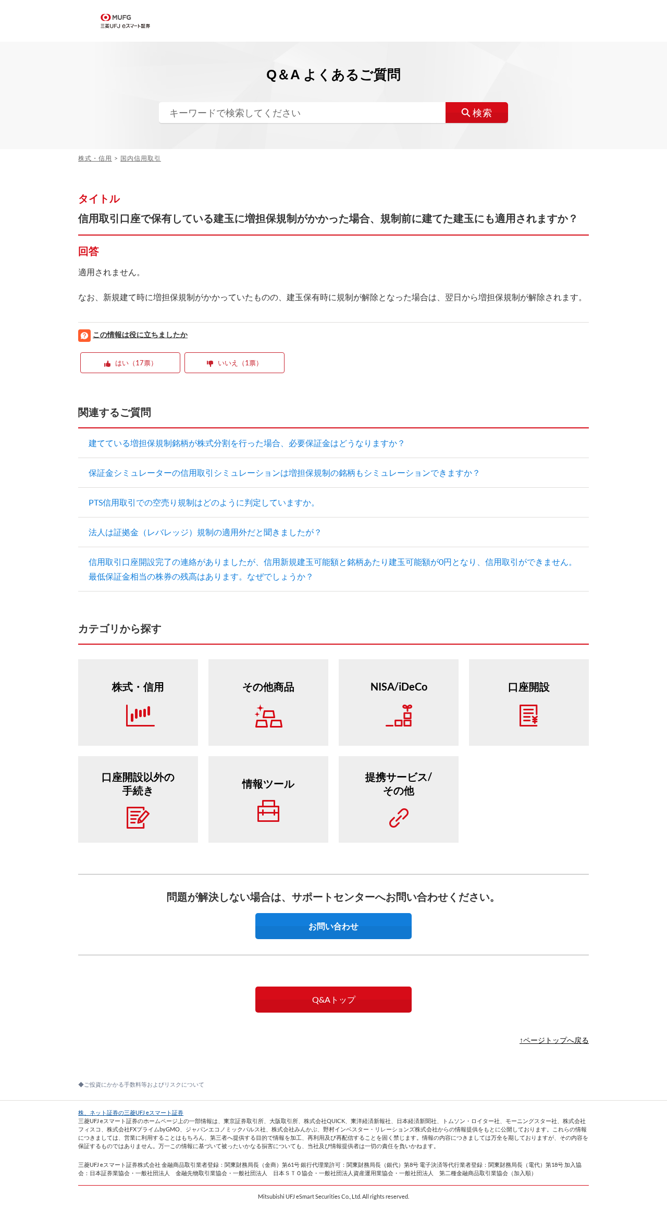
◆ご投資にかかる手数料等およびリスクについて (141, 1084)
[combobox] (333, 112)
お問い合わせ (333, 926)
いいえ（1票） (240, 363)
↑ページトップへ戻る (554, 1040)
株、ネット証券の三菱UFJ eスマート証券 (130, 1112)
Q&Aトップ (333, 999)
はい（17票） (136, 363)
